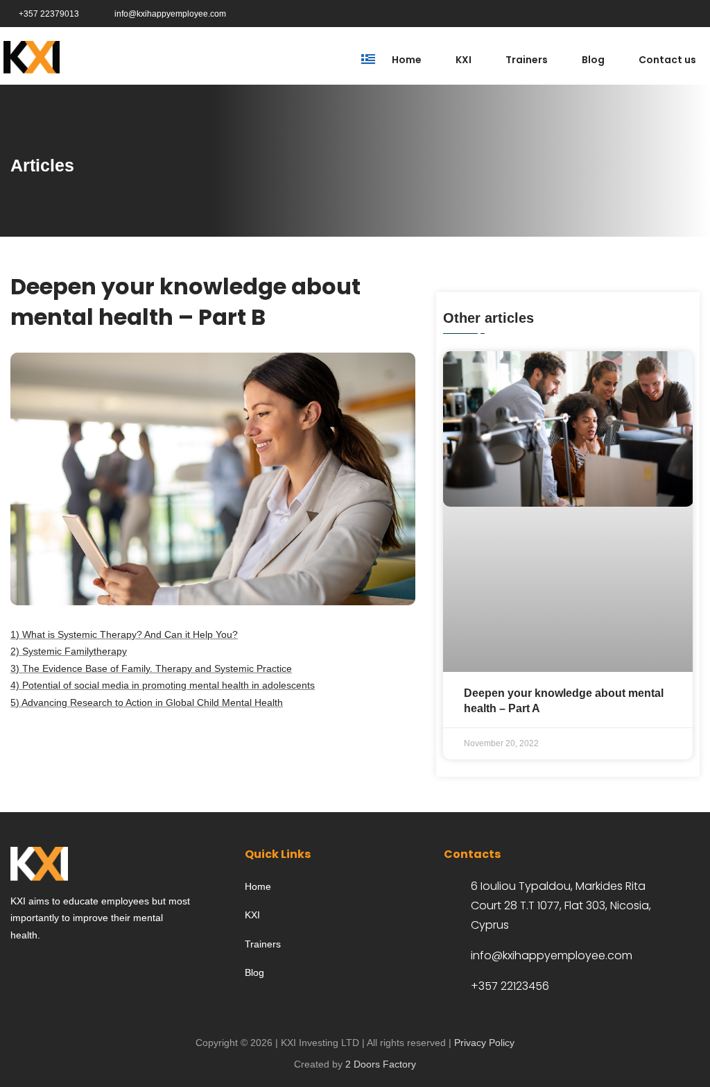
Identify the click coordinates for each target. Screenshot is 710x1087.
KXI (463, 60)
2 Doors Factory (380, 1064)
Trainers (526, 60)
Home (407, 60)
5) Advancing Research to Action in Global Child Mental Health (146, 702)
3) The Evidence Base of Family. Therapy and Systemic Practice (151, 668)
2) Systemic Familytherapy (68, 651)
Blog (593, 60)
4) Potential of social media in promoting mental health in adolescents (162, 685)
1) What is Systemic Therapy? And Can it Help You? (124, 634)
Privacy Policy (484, 1042)
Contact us (667, 60)
